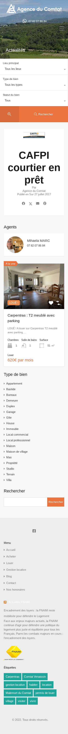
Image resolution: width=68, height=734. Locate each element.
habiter (33, 684)
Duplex (10, 406)
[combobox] (34, 69)
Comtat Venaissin (35, 676)
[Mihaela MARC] (15, 251)
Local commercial (17, 434)
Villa (8, 480)
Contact (11, 582)
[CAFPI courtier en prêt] (34, 139)
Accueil (10, 549)
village (9, 701)
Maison (10, 446)
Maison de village (17, 451)
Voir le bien (34, 299)
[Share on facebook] (23, 203)
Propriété (11, 463)
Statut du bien (11, 94)
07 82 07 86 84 (38, 21)
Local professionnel (18, 440)
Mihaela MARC (38, 241)
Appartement (14, 383)
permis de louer (45, 692)
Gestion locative (16, 569)
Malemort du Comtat (18, 692)
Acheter (11, 556)
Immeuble (12, 428)
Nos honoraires (15, 589)
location (47, 684)
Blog (9, 576)
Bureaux (11, 394)
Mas (9, 457)
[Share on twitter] (30, 203)
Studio (10, 468)
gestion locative (15, 684)
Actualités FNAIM (19, 602)
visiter (21, 701)
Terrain (10, 474)
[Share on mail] (37, 203)
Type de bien (10, 78)
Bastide (10, 389)
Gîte (9, 417)
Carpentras (12, 676)
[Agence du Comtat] (34, 12)
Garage (10, 411)
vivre (33, 701)
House (10, 423)
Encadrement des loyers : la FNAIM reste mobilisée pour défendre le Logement (29, 613)
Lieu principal (11, 63)
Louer (9, 563)
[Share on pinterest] (44, 203)
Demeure (12, 400)
